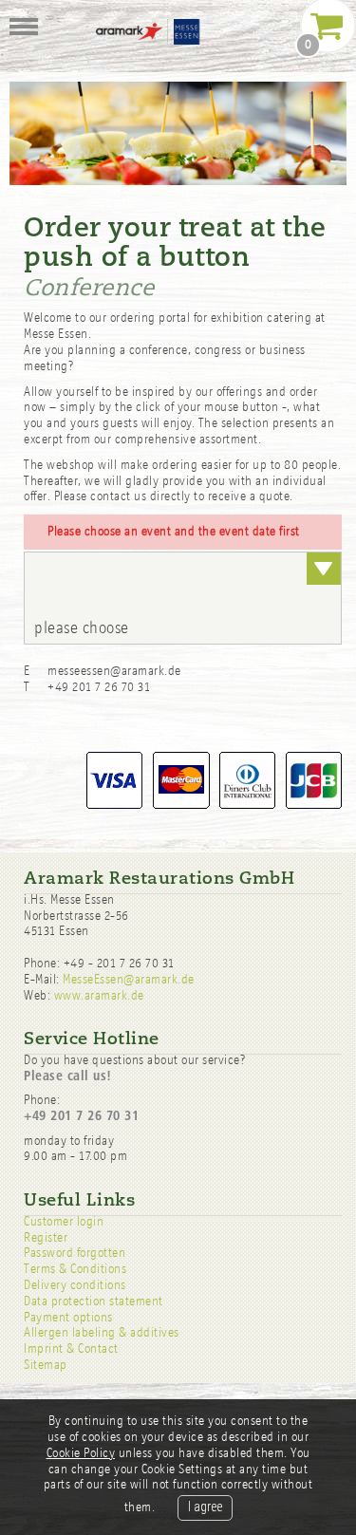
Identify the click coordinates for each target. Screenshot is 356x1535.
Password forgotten (74, 1252)
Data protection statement (93, 1301)
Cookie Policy (81, 1453)
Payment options (68, 1317)
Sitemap (45, 1364)
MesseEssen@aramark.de (129, 979)
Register (45, 1237)
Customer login (63, 1221)
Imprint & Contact (71, 1348)
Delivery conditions (75, 1285)
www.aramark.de (99, 995)
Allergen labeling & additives (101, 1332)
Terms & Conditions (75, 1269)
